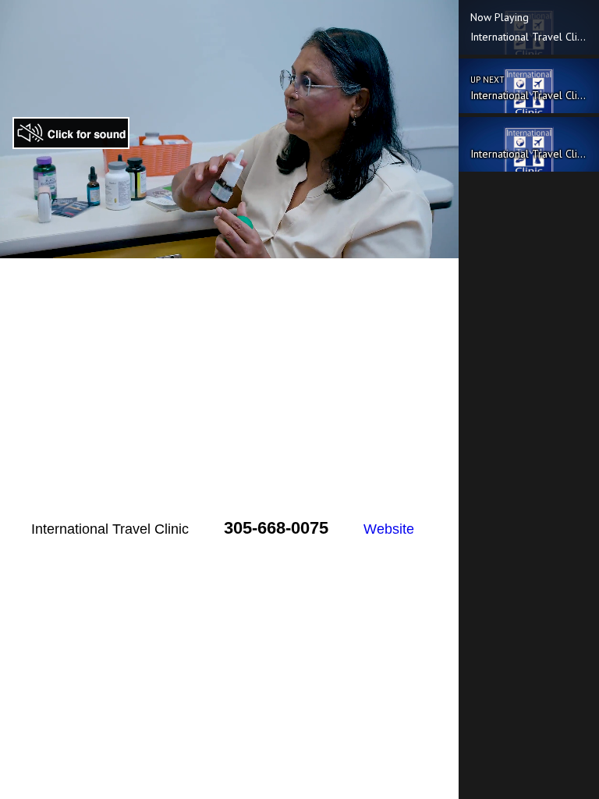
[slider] (212, 246)
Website (388, 529)
